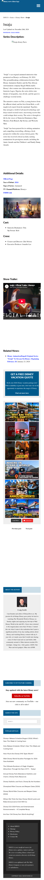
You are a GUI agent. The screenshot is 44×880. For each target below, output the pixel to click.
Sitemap (12, 829)
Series (12, 17)
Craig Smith (15, 32)
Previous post (16, 528)
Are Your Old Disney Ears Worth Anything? (18, 814)
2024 (16, 182)
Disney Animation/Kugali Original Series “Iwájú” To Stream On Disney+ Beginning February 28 (23, 359)
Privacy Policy (14, 831)
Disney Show (20, 17)
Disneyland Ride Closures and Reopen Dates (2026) (21, 786)
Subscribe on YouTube (22, 696)
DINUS (5, 17)
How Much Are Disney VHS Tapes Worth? (18, 754)
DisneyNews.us (27, 876)
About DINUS (14, 826)
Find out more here (22, 393)
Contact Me (14, 837)
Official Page (8, 179)
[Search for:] (22, 721)
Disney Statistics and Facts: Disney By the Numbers (21, 781)
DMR (33, 647)
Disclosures (14, 834)
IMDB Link (7, 192)
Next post (29, 528)
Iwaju (7, 25)
